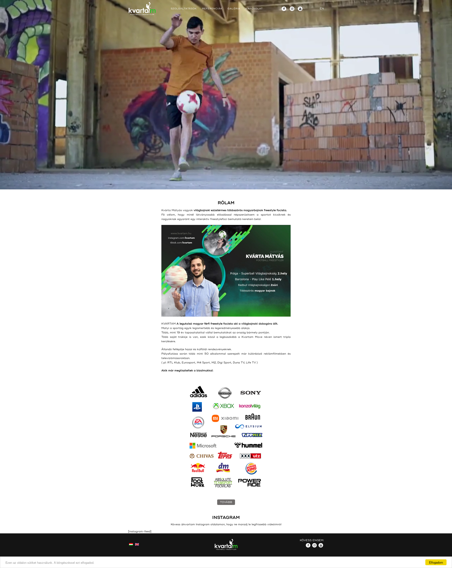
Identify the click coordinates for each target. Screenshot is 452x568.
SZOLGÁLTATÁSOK (184, 8)
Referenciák (212, 8)
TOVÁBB (226, 502)
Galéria (234, 8)
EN (322, 8)
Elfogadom (436, 562)
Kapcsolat (254, 8)
